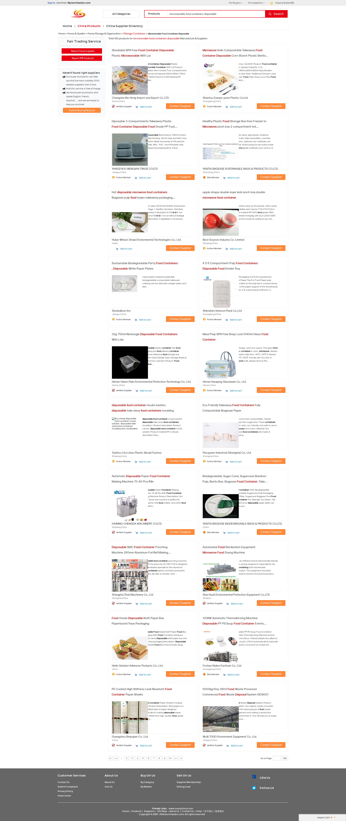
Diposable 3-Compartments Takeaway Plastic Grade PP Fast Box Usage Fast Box (143, 126)
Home (67, 26)
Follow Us (267, 788)
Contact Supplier (180, 106)
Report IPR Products (83, 58)
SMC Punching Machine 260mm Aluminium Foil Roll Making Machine (140, 552)
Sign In (51, 2)
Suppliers (149, 811)
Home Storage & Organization (104, 33)
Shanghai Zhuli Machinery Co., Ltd (132, 594)
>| (180, 758)
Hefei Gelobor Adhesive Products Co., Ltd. (137, 665)
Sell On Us (184, 775)
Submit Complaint (68, 786)
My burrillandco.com (79, 2)
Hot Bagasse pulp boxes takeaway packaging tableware (142, 197)
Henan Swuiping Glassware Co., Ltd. (224, 381)
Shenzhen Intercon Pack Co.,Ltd (222, 310)
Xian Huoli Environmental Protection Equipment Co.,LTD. (236, 594)
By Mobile (146, 786)
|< (110, 758)
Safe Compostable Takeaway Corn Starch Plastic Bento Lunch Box (234, 55)
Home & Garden (76, 33)
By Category (147, 782)
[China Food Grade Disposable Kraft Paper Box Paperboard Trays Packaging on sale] (126, 643)
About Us (111, 775)
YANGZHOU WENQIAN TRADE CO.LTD (135, 168)
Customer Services (72, 775)
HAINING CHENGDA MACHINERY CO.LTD (137, 523)
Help (199, 811)
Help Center (64, 795)
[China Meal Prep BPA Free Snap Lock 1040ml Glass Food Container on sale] (217, 359)
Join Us (108, 786)
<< (116, 758)
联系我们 (219, 811)
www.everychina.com (181, 808)
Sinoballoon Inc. (121, 310)
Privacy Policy (65, 791)
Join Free (61, 2)
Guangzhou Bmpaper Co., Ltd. (130, 736)
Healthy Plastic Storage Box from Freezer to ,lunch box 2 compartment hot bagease (234, 126)
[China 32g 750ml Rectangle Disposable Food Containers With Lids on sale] (126, 359)
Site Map (162, 811)
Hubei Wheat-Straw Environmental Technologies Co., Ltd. (146, 239)
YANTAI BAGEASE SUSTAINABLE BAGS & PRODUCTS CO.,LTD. (240, 168)
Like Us (265, 777)
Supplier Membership (189, 782)
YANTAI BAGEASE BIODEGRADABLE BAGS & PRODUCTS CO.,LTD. (242, 523)
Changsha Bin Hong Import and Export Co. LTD (140, 97)
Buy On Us (148, 775)
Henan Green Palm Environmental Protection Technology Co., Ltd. (151, 381)
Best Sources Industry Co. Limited (223, 239)
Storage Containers (134, 33)
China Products (89, 26)
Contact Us (64, 782)
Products (136, 811)
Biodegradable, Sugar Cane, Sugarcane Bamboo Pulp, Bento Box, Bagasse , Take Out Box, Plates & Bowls (234, 481)
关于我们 (208, 811)
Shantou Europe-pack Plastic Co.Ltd (225, 97)
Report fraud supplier (83, 51)
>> (175, 758)
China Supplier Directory (124, 26)
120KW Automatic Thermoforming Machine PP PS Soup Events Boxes (233, 623)
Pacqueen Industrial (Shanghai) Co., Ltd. (227, 452)
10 (170, 758)
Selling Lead (183, 786)
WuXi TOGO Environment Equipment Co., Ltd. (230, 736)
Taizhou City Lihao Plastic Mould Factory (137, 452)
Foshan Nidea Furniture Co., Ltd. (222, 665)
